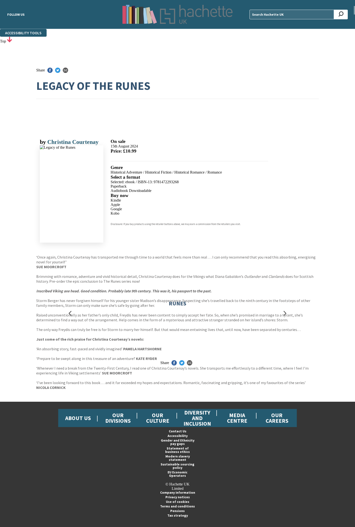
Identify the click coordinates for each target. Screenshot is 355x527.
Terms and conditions (177, 506)
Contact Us (177, 431)
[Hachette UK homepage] (177, 14)
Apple (115, 205)
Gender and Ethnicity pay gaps (177, 442)
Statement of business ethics (177, 450)
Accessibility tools (23, 32)
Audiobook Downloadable (131, 191)
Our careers (277, 417)
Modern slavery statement (177, 458)
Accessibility (178, 436)
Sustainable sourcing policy (177, 466)
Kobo (115, 213)
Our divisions (118, 417)
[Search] (341, 14)
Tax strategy (177, 515)
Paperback (119, 186)
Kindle (116, 200)
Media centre (237, 417)
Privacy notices (177, 497)
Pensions (177, 511)
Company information (177, 492)
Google (116, 209)
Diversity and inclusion (197, 418)
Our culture (157, 417)
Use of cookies (177, 501)
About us (78, 418)
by (43, 142)
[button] (70, 313)
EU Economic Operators (177, 474)
